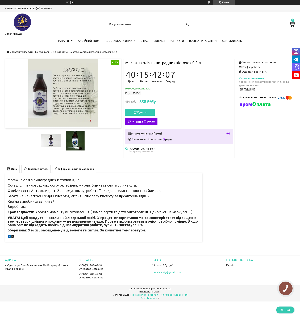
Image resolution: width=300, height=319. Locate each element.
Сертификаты (232, 40)
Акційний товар (89, 40)
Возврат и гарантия (203, 40)
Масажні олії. (42, 52)
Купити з (137, 121)
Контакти (177, 40)
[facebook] (9, 237)
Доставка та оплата (120, 40)
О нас (144, 40)
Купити (142, 112)
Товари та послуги (22, 52)
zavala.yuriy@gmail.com (166, 272)
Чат (288, 310)
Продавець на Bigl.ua (150, 292)
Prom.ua (167, 288)
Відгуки (159, 40)
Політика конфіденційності (174, 295)
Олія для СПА (60, 52)
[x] (12, 237)
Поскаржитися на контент (145, 295)
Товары (63, 40)
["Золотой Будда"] (22, 21)
